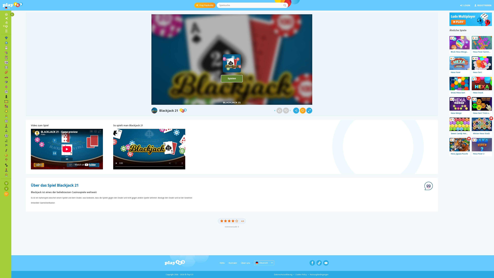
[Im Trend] (6, 22)
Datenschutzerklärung (283, 274)
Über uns (245, 263)
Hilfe (222, 263)
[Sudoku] (6, 91)
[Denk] (6, 86)
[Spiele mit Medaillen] (6, 188)
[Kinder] (6, 116)
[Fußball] (6, 135)
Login (467, 5)
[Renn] (6, 145)
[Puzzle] (6, 42)
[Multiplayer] (6, 170)
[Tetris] (6, 106)
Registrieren (484, 5)
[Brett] (6, 82)
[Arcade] (6, 126)
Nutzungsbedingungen (319, 274)
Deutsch (263, 262)
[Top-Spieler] (6, 26)
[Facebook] (312, 263)
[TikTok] (319, 263)
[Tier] (6, 165)
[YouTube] (326, 263)
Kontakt (233, 263)
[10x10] (6, 67)
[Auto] (6, 77)
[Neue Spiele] (6, 18)
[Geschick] (6, 150)
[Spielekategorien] (6, 31)
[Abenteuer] (6, 155)
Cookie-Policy (301, 274)
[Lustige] (6, 111)
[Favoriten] (6, 194)
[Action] (6, 130)
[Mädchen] (6, 174)
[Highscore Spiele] (6, 183)
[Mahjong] (6, 47)
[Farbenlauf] (470, 25)
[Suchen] (285, 5)
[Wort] (6, 121)
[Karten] (6, 57)
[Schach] (6, 96)
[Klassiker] (6, 140)
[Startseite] (6, 14)
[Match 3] (6, 38)
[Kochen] (6, 160)
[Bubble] (6, 52)
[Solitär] (6, 62)
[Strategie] (6, 101)
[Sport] (6, 72)
